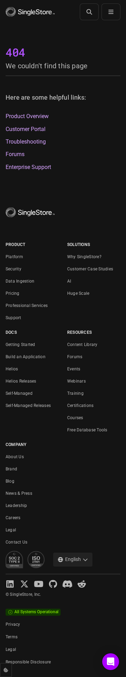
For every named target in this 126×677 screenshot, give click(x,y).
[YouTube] (38, 584)
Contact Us (16, 542)
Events (73, 369)
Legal (11, 530)
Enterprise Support (28, 167)
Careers (13, 517)
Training (75, 393)
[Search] (89, 11)
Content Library (82, 344)
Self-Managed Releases (28, 405)
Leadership (16, 505)
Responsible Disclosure (28, 662)
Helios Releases (21, 381)
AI (69, 281)
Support (13, 317)
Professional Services (27, 305)
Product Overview (27, 116)
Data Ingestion (20, 281)
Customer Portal (26, 129)
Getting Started (20, 344)
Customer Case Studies (90, 269)
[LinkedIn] (10, 584)
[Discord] (67, 584)
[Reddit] (81, 584)
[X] (24, 584)
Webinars (76, 381)
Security (13, 269)
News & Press (19, 493)
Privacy (13, 624)
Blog (10, 481)
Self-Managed (19, 393)
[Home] (30, 11)
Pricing (13, 293)
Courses (75, 417)
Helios (12, 369)
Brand (11, 469)
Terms (12, 636)
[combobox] (72, 560)
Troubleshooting (26, 142)
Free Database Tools (87, 430)
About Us (15, 456)
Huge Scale (78, 293)
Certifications (80, 405)
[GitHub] (53, 584)
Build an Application (26, 356)
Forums (15, 154)
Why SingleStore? (84, 256)
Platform (14, 256)
